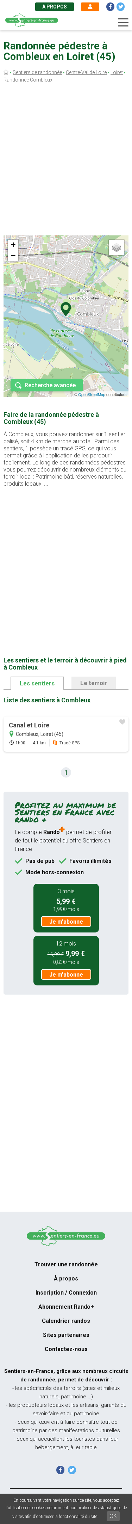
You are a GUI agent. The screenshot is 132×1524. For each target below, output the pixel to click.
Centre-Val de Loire (86, 72)
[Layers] (116, 247)
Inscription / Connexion (66, 1292)
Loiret (117, 72)
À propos (54, 7)
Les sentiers (37, 683)
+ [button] (13, 244)
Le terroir (93, 682)
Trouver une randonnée (66, 1264)
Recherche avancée (50, 385)
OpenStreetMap (91, 394)
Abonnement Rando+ (66, 1306)
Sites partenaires (66, 1335)
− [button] (13, 255)
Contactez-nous (66, 1349)
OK (113, 1516)
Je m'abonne (66, 921)
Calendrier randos (66, 1321)
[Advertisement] (66, 161)
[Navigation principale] (123, 22)
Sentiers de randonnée (37, 72)
